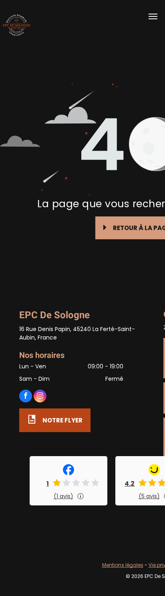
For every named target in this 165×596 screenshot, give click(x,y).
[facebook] (25, 397)
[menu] (153, 16)
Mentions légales (122, 565)
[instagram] (40, 397)
